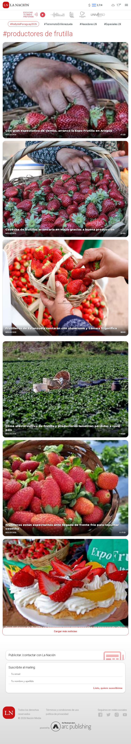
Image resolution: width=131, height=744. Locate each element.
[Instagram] (116, 714)
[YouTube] (125, 714)
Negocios (10, 135)
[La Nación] (16, 5)
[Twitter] (108, 714)
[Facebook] (100, 714)
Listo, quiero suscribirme (107, 688)
